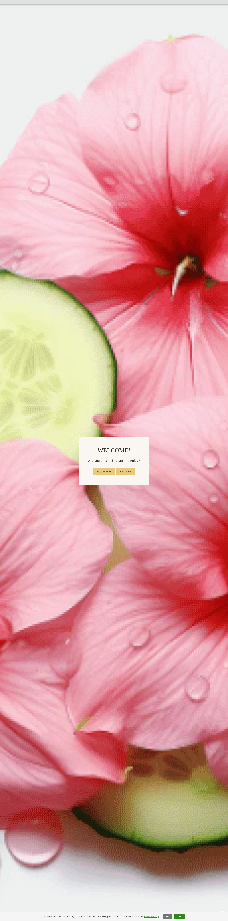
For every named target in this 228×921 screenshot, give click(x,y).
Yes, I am (126, 471)
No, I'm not (103, 471)
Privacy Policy (151, 916)
